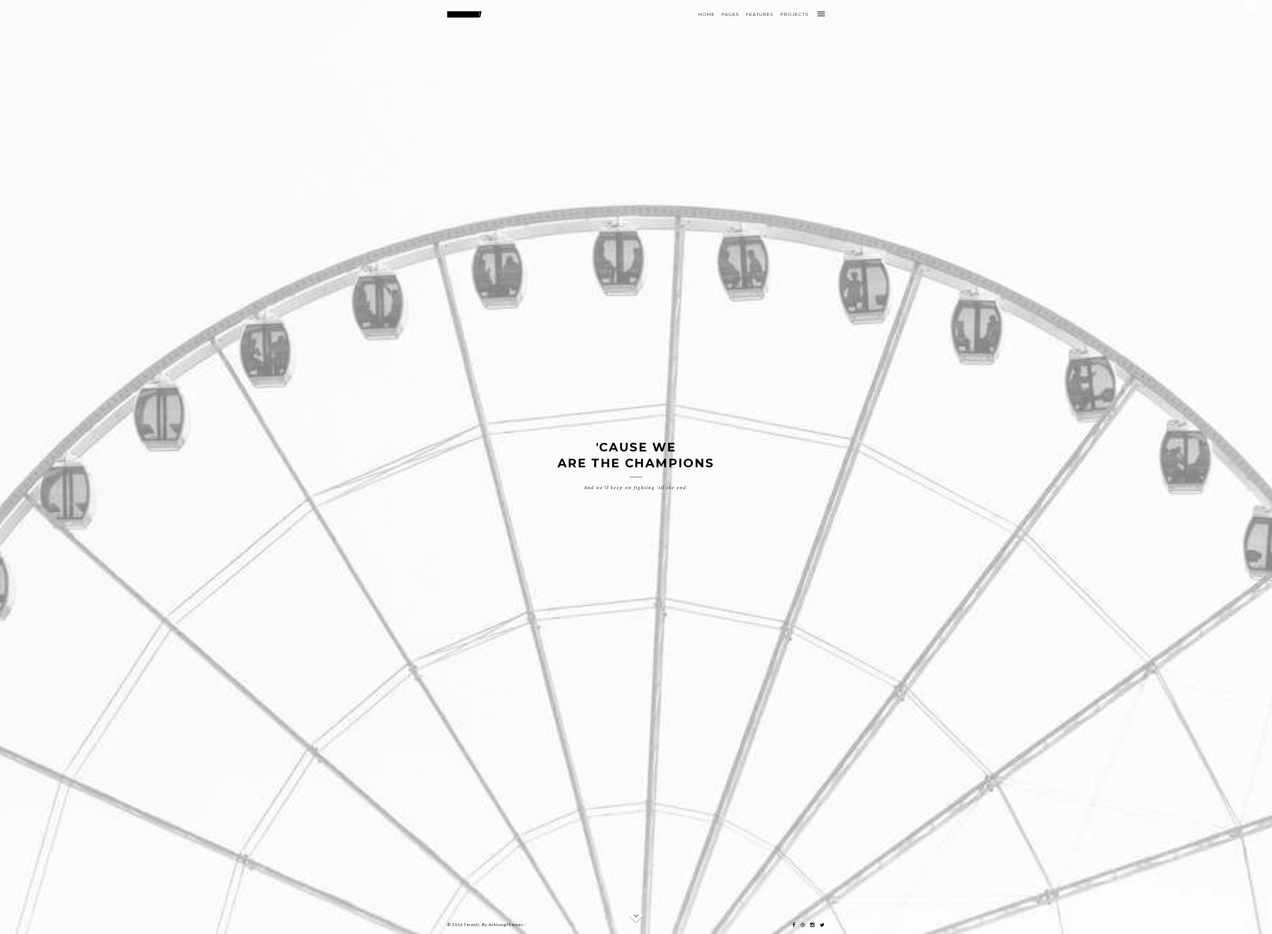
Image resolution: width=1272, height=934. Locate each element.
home (706, 14)
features (760, 14)
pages (730, 14)
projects (794, 14)
